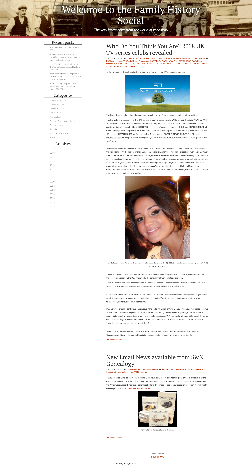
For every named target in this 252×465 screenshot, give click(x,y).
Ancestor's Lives (57, 104)
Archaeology (55, 117)
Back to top (157, 456)
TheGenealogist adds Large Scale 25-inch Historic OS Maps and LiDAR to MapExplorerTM (65, 76)
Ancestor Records (58, 100)
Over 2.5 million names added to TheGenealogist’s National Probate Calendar (65, 67)
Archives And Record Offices (62, 121)
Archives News (56, 125)
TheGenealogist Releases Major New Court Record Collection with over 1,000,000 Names (65, 57)
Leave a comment (116, 339)
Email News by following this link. (136, 388)
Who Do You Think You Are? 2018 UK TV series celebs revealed (155, 49)
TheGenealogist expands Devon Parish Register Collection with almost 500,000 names (64, 86)
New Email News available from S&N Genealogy (155, 360)
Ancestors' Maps (57, 108)
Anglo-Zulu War (56, 112)
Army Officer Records (59, 133)
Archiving (54, 129)
